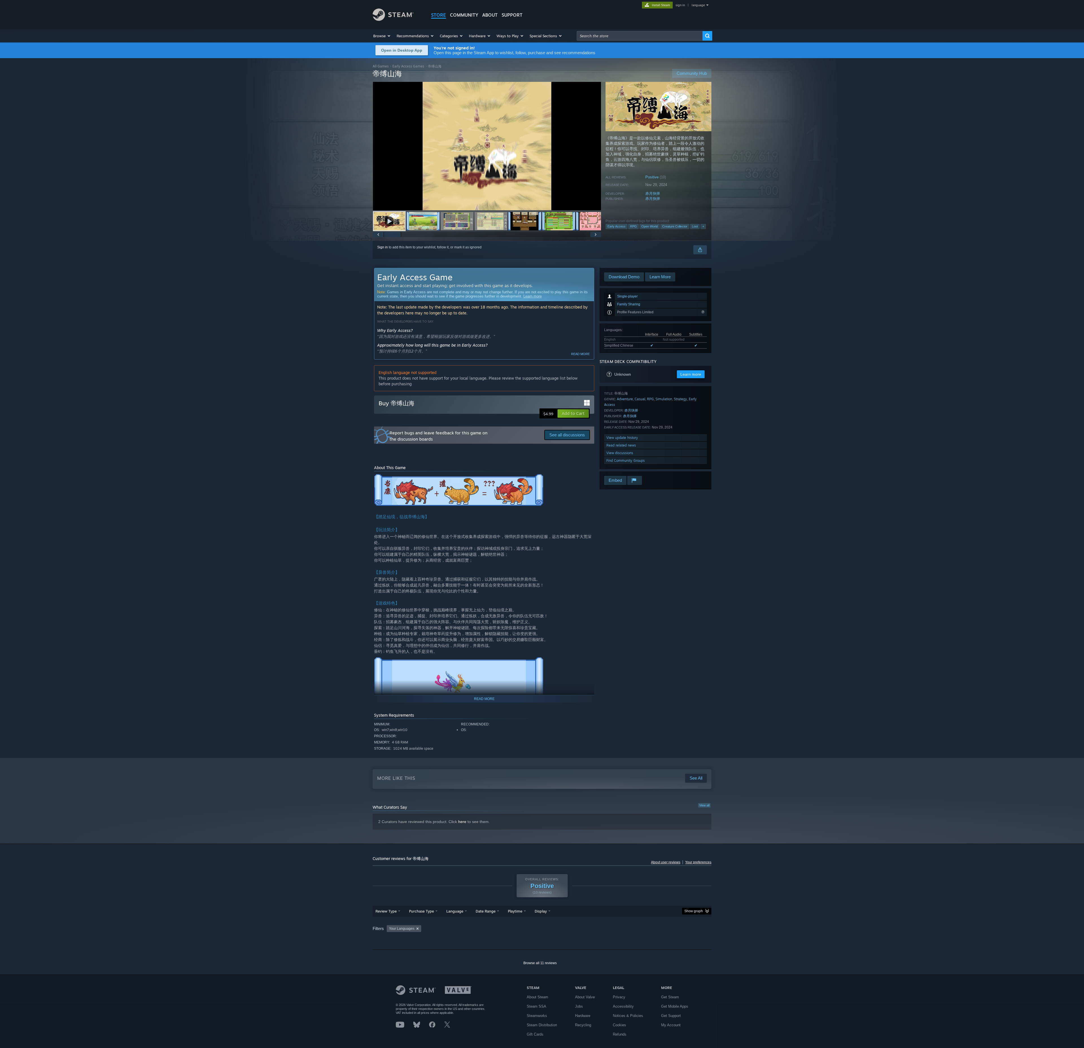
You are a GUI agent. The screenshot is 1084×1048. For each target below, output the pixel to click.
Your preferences (698, 862)
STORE (438, 15)
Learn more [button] (690, 374)
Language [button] (454, 911)
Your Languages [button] (401, 929)
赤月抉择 (652, 193)
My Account (671, 1025)
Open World (649, 226)
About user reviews (665, 862)
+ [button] (703, 226)
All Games (381, 66)
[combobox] (640, 36)
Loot (695, 226)
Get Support (671, 1016)
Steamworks (537, 1016)
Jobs (579, 1006)
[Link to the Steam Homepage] (393, 19)
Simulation (663, 399)
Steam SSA (536, 1006)
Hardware (582, 1016)
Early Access (616, 226)
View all (704, 805)
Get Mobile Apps (674, 1006)
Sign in (382, 247)
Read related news (621, 445)
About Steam (537, 997)
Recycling (583, 1025)
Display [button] (541, 911)
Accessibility (623, 1006)
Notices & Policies (628, 1016)
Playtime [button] (515, 911)
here (462, 821)
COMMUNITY (464, 15)
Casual (640, 399)
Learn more (532, 296)
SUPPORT (512, 15)
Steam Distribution (542, 1025)
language (698, 5)
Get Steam (670, 997)
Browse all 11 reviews (540, 963)
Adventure (625, 399)
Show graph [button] (693, 911)
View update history (622, 438)
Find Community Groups (625, 460)
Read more (580, 354)
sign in (680, 5)
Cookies (619, 1025)
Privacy (619, 997)
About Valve (585, 997)
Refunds (619, 1034)
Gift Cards (535, 1034)
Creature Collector (674, 226)
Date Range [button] (485, 911)
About (490, 15)
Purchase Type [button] (421, 911)
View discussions (619, 453)
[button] (382, 35)
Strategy (680, 399)
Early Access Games (408, 66)
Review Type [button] (386, 911)
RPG (633, 226)
